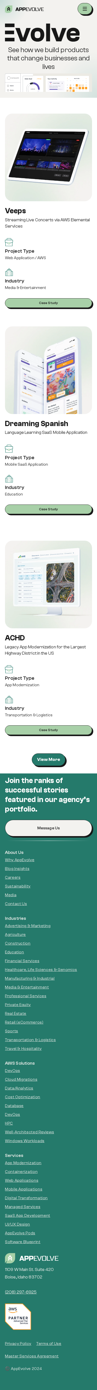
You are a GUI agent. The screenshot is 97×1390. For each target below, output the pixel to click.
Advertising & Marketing (28, 926)
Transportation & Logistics (30, 1040)
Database (14, 1106)
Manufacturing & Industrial (30, 978)
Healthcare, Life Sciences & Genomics (41, 969)
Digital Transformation (26, 1198)
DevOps (12, 1070)
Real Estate (15, 1013)
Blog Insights (17, 868)
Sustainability (18, 886)
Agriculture (15, 934)
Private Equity (18, 1005)
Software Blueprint (23, 1242)
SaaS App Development (27, 1215)
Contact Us (16, 904)
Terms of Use (48, 1343)
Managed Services (22, 1207)
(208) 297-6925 (21, 1292)
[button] (85, 9)
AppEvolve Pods (20, 1233)
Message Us (48, 828)
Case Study (48, 303)
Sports (11, 1031)
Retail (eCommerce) (24, 1022)
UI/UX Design (17, 1224)
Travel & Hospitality (23, 1048)
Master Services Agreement (32, 1356)
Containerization (21, 1171)
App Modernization (23, 1163)
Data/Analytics (19, 1088)
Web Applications (21, 1180)
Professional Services (25, 996)
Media (10, 895)
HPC (9, 1123)
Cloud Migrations (21, 1079)
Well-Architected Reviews (29, 1132)
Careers (12, 877)
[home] (46, 9)
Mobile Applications (23, 1189)
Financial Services (22, 961)
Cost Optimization (22, 1097)
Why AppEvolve (19, 860)
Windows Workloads (25, 1141)
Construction (18, 943)
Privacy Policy (18, 1343)
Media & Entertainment (27, 987)
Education (14, 952)
